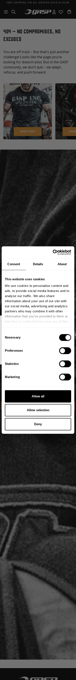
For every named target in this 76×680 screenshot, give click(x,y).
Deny (38, 424)
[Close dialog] (74, 317)
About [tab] (62, 264)
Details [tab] (38, 264)
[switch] (65, 350)
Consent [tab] (13, 264)
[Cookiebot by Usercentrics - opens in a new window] (53, 252)
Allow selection (38, 410)
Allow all (38, 396)
